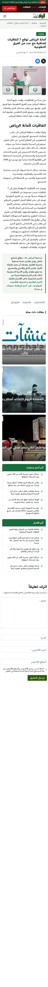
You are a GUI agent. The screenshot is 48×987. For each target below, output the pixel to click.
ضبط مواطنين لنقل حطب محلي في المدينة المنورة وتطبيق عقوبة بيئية (24, 492)
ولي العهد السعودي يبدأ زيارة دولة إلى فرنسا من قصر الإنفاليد (24, 550)
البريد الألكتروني (38, 650)
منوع (11, 285)
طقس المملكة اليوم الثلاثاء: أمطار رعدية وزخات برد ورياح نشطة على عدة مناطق (23, 484)
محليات (34, 23)
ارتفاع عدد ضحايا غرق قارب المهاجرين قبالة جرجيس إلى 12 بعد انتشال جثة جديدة (24, 540)
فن (30, 285)
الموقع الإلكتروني (38, 662)
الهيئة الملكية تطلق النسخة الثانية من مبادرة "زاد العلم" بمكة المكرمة (24, 500)
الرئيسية (43, 23)
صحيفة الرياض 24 (33, 258)
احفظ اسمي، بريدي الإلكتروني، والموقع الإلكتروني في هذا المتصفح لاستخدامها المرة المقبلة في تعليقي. (23, 669)
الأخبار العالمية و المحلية (30, 282)
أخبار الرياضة (21, 285)
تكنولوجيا (37, 285)
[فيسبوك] (37, 61)
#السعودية (27, 302)
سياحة (37, 289)
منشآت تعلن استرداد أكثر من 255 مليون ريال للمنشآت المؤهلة (23, 475)
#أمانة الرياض (39, 302)
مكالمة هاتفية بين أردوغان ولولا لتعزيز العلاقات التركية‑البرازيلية (24, 530)
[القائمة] (4, 16)
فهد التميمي (21, 52)
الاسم (43, 638)
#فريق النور (15, 302)
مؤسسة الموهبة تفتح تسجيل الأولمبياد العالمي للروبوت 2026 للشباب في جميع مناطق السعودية (23, 510)
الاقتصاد (14, 282)
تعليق (43, 600)
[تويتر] (43, 61)
